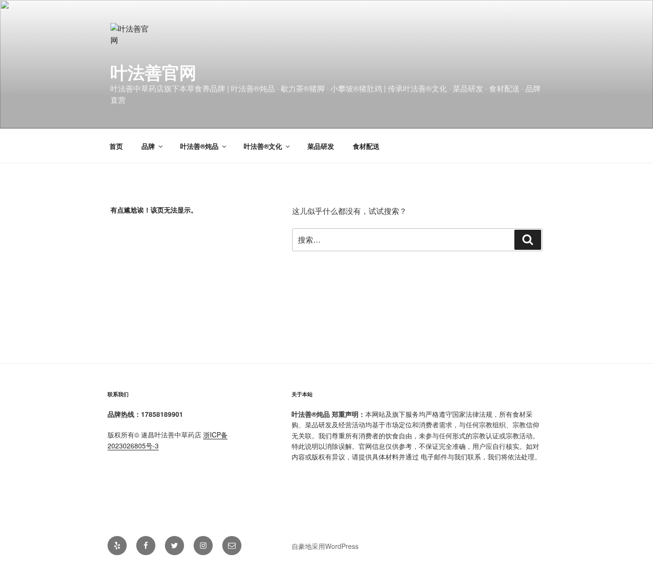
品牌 (148, 146)
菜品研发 (320, 146)
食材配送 (366, 146)
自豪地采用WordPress (325, 546)
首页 (116, 146)
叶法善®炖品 (199, 146)
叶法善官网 (153, 71)
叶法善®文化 (263, 146)
